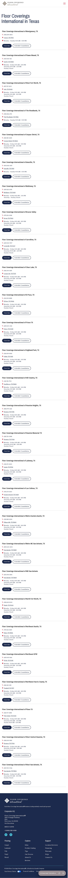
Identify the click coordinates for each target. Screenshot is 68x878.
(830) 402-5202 (8, 547)
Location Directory (51, 845)
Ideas (26, 845)
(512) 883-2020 (8, 519)
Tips (26, 851)
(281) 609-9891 (8, 740)
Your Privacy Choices (10, 871)
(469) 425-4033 (8, 189)
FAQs (47, 854)
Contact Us (48, 857)
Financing (48, 848)
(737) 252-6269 (8, 630)
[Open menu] (63, 873)
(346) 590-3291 (8, 270)
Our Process (29, 854)
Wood (6, 857)
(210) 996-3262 (8, 574)
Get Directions (9, 823)
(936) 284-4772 (8, 114)
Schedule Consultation (21, 46)
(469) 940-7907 (8, 243)
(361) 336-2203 (8, 138)
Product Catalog (30, 848)
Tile (6, 851)
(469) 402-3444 (8, 657)
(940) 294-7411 (8, 58)
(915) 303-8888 (8, 298)
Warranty (48, 851)
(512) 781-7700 (8, 381)
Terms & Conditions (28, 871)
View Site (7, 46)
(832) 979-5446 (8, 408)
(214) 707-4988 (8, 712)
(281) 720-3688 (8, 436)
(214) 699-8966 (8, 353)
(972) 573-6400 (8, 491)
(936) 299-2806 (8, 34)
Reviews (27, 860)
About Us (28, 857)
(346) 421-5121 (7, 685)
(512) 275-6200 (8, 464)
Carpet (7, 845)
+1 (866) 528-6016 (10, 830)
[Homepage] (12, 3)
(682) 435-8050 (8, 602)
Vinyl (6, 854)
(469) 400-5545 (8, 326)
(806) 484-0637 (8, 165)
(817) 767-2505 (8, 86)
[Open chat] (59, 873)
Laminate (8, 848)
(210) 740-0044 (8, 768)
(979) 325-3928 (8, 215)
